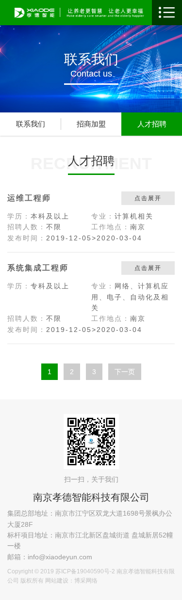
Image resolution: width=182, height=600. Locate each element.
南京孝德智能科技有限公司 (91, 497)
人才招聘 (151, 124)
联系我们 (30, 124)
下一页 (125, 372)
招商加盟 (91, 124)
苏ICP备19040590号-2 (85, 571)
